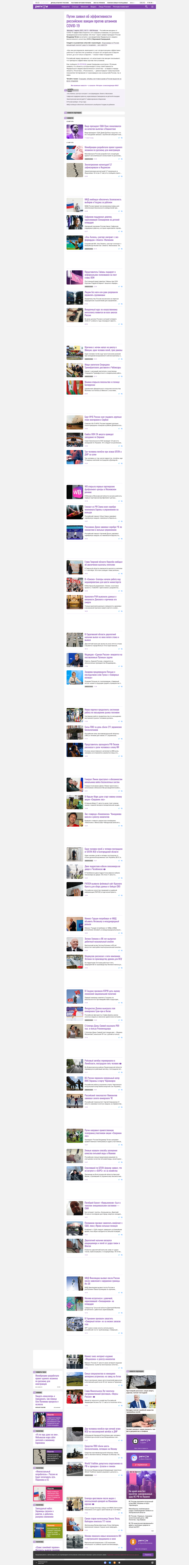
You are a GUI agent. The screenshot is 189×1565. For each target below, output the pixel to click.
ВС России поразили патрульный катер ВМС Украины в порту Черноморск (102, 1079)
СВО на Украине (99, 3)
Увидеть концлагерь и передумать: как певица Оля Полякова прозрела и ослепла (46, 1400)
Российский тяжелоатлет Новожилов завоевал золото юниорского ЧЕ (101, 1096)
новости (70, 118)
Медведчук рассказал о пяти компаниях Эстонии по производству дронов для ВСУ (103, 957)
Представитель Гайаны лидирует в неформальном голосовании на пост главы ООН (101, 274)
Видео (93, 6)
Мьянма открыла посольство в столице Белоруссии (102, 383)
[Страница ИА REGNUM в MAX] (105, 1562)
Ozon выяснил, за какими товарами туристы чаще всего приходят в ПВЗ (54, 1532)
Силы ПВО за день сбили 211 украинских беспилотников (103, 728)
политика (39, 1431)
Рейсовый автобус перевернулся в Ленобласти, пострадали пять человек (102, 1062)
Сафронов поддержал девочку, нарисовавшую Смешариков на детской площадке (54, 1421)
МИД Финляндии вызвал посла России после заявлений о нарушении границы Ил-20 (102, 1280)
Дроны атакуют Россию (60, 3)
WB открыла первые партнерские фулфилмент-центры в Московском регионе (100, 489)
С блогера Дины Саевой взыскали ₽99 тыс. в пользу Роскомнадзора (102, 1027)
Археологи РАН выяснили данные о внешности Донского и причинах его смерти (101, 599)
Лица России (105, 6)
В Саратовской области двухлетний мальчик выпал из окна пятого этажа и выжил (102, 637)
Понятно (148, 1555)
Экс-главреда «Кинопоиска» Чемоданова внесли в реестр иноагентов (103, 815)
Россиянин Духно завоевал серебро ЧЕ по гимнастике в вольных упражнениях (103, 528)
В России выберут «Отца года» (76, 102)
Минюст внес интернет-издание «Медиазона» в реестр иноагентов (100, 1357)
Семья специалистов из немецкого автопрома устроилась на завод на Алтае (103, 1375)
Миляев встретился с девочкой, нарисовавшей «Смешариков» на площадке (99, 1301)
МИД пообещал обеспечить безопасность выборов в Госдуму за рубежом (53, 1495)
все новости (38, 1387)
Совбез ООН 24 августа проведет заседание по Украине (99, 435)
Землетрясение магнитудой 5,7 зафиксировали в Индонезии (54, 1457)
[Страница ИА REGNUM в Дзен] (119, 1562)
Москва (70, 30)
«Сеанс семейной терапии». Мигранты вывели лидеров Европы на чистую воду (47, 1550)
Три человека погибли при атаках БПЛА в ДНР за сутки (103, 453)
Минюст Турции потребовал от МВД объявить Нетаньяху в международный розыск (102, 921)
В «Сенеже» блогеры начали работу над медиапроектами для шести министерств (103, 580)
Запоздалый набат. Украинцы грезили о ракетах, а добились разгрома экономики (44, 1512)
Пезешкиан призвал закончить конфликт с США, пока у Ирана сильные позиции (103, 1224)
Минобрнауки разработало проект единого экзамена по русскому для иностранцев (47, 1379)
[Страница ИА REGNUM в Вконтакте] (110, 1562)
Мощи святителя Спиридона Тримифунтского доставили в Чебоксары (103, 366)
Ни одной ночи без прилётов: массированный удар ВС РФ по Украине (140, 1494)
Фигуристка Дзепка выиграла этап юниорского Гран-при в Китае (100, 1009)
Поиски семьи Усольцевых (117, 3)
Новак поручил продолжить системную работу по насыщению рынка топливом (102, 711)
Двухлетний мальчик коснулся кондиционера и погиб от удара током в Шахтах (102, 1243)
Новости (65, 6)
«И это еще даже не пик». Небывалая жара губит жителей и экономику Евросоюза (46, 1438)
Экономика (50, 1525)
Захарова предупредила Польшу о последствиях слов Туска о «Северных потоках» (102, 674)
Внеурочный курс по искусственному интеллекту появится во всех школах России (101, 312)
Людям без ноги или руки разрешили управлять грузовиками (101, 293)
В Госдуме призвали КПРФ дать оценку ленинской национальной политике (102, 992)
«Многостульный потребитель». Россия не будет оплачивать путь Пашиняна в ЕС (46, 1475)
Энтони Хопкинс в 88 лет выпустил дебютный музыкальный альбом (100, 940)
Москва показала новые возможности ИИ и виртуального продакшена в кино (103, 1537)
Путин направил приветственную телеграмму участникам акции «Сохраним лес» (103, 1133)
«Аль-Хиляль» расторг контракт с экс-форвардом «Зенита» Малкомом (90, 93)
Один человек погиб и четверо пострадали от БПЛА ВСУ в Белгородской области (103, 850)
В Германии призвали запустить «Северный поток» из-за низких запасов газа (102, 1321)
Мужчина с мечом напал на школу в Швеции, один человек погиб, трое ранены (103, 348)
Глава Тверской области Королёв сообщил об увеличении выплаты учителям (103, 563)
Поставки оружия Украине (81, 3)
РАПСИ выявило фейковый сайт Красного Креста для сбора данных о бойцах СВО (103, 885)
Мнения (84, 6)
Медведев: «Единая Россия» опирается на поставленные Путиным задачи (103, 656)
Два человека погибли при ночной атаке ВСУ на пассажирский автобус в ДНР (102, 1430)
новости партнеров (74, 113)
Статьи (75, 6)
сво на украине (135, 1472)
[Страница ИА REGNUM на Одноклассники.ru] (114, 1562)
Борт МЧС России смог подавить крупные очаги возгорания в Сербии (103, 418)
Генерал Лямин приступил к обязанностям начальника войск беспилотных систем (103, 780)
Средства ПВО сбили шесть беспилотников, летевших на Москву (101, 1447)
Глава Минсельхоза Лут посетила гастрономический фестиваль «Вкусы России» (101, 1393)
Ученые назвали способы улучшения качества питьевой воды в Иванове (101, 1152)
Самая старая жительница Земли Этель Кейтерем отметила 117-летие (102, 1520)
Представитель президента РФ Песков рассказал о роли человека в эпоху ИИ (102, 745)
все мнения (57, 1407)
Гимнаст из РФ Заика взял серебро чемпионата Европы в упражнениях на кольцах (101, 509)
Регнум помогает (121, 6)
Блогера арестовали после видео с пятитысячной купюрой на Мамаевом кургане (101, 1501)
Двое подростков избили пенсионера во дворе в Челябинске (102, 867)
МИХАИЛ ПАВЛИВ (40, 1407)
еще (152, 1531)
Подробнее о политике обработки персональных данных (123, 1554)
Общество (50, 1414)
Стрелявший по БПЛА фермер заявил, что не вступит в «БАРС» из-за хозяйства (103, 1169)
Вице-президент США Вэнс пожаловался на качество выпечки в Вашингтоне (103, 127)
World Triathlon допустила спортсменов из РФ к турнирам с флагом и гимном (103, 1464)
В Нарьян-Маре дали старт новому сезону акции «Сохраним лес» (103, 798)
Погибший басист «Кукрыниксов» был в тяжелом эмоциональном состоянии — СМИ (102, 1205)
